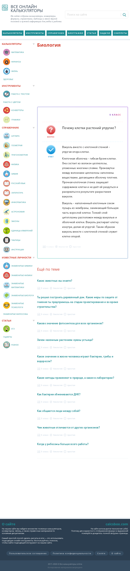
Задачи (105, 33)
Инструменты (35, 33)
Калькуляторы (12, 33)
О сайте (116, 553)
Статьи (91, 33)
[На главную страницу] (5, 14)
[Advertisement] (82, 77)
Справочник (56, 33)
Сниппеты (120, 33)
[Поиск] (124, 14)
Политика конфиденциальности (72, 553)
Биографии (75, 33)
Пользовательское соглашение (28, 553)
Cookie (101, 553)
